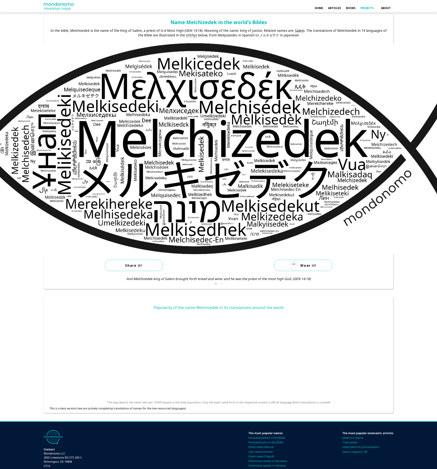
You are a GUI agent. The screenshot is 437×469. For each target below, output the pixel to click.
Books (350, 8)
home (319, 8)
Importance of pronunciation (360, 447)
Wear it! (308, 265)
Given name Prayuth (261, 456)
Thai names (349, 442)
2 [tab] (221, 283)
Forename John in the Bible (265, 442)
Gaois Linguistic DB (354, 452)
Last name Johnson (260, 452)
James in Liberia (352, 438)
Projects (367, 8)
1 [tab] (216, 283)
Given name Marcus (261, 447)
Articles (334, 8)
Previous (46, 279)
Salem (300, 30)
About (386, 8)
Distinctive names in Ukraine (267, 465)
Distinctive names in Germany (267, 461)
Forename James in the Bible (266, 438)
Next (390, 279)
